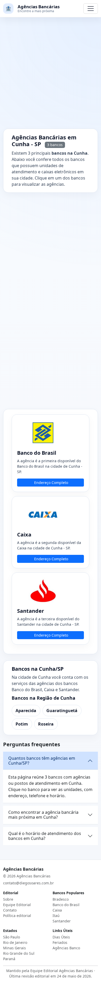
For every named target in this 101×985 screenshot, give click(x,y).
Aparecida (26, 710)
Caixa (57, 910)
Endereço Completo (51, 482)
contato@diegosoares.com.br (28, 882)
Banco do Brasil (66, 904)
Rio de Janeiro (15, 942)
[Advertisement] (50, 76)
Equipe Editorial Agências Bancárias (61, 970)
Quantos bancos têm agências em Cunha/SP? (41, 760)
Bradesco (61, 899)
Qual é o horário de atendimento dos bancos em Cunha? (44, 836)
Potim (22, 724)
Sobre (8, 899)
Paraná (9, 958)
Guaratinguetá (61, 710)
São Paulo (11, 937)
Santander (62, 921)
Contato (10, 910)
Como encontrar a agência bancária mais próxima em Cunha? (43, 814)
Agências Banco (66, 947)
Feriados (60, 942)
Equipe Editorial (17, 904)
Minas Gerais (14, 947)
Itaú (56, 915)
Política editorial (17, 915)
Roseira (46, 724)
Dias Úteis (61, 937)
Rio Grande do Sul (18, 953)
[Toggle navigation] (90, 8)
